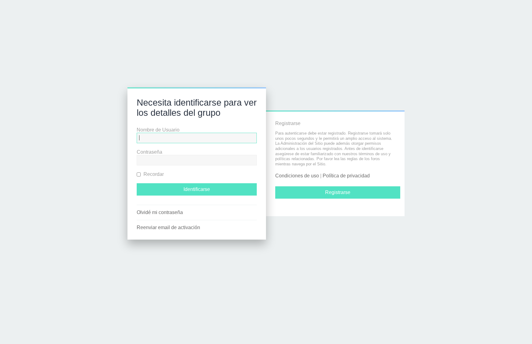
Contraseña (149, 152)
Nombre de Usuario (158, 129)
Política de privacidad (346, 175)
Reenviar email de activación (168, 227)
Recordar (153, 174)
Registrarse (337, 192)
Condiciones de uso (297, 175)
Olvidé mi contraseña (160, 212)
